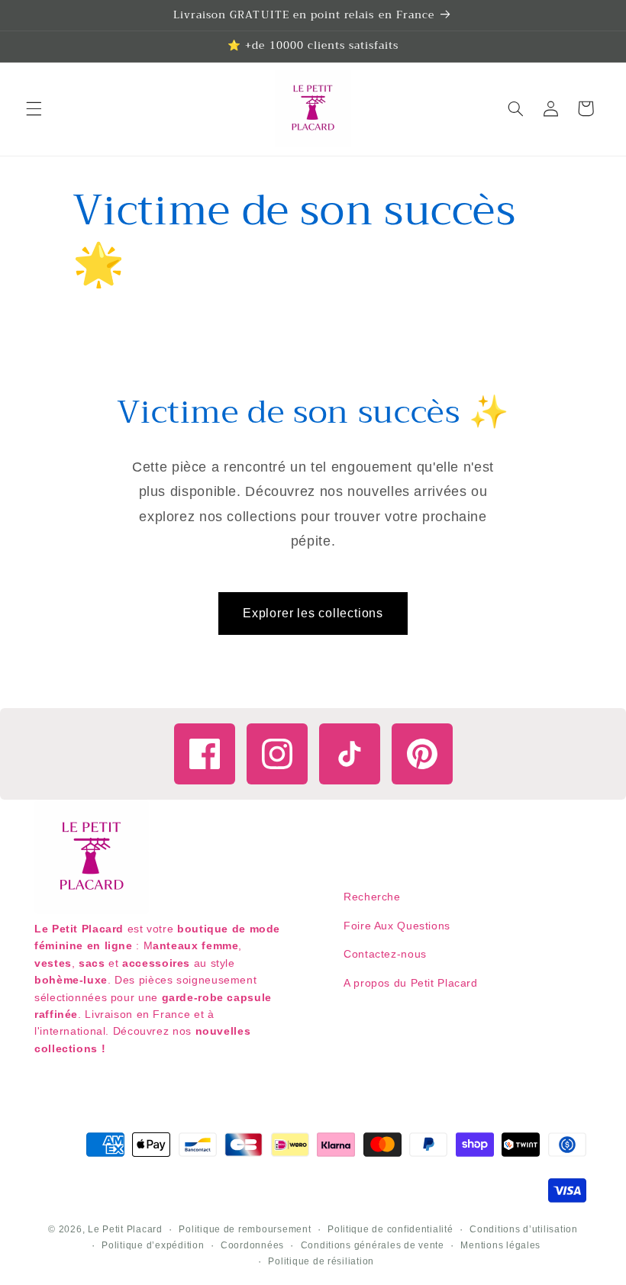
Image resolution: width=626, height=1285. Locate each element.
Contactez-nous (385, 954)
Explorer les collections (313, 613)
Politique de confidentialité (390, 1229)
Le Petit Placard (125, 1229)
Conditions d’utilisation (524, 1229)
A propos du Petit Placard (411, 983)
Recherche (372, 896)
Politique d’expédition (153, 1245)
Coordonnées (252, 1245)
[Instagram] (277, 753)
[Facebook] (204, 753)
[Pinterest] (422, 753)
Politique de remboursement (245, 1229)
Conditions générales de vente (372, 1245)
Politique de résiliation (321, 1261)
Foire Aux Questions (397, 925)
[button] (33, 108)
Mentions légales (500, 1245)
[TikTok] (349, 753)
